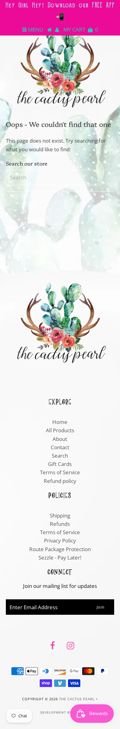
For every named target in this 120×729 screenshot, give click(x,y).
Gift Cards (60, 463)
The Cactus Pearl (77, 699)
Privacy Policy (60, 540)
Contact (60, 447)
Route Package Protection (60, 549)
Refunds (60, 523)
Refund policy (60, 480)
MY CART (80, 29)
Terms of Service (60, 472)
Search (60, 455)
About (60, 438)
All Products (60, 430)
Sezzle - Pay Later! (59, 557)
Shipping (60, 515)
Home (59, 421)
